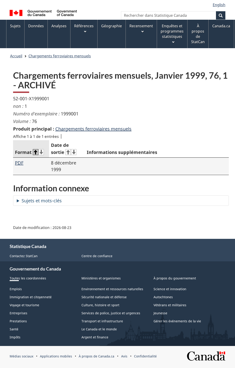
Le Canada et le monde (99, 329)
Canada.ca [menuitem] (221, 25)
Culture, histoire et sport (100, 305)
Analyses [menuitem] (59, 25)
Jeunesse (160, 313)
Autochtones (163, 297)
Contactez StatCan (24, 256)
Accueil (16, 56)
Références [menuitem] (84, 25)
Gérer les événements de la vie (177, 321)
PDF (19, 163)
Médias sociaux (21, 356)
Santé (14, 329)
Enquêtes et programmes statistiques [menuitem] (172, 31)
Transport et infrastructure (102, 321)
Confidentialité (145, 356)
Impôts (15, 337)
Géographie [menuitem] (111, 25)
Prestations (18, 321)
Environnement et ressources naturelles (112, 289)
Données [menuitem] (36, 25)
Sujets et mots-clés (42, 201)
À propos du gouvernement (175, 278)
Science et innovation (170, 289)
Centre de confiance (96, 256)
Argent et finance (94, 337)
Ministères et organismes (101, 278)
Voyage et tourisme (24, 305)
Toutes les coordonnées (28, 278)
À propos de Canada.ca (96, 356)
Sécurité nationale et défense (104, 297)
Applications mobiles (56, 356)
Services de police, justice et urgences (110, 313)
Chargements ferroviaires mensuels (59, 56)
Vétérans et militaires (170, 305)
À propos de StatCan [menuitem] (198, 33)
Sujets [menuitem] (15, 25)
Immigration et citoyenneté (31, 297)
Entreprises (18, 313)
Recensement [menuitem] (141, 25)
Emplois (16, 289)
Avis (124, 356)
